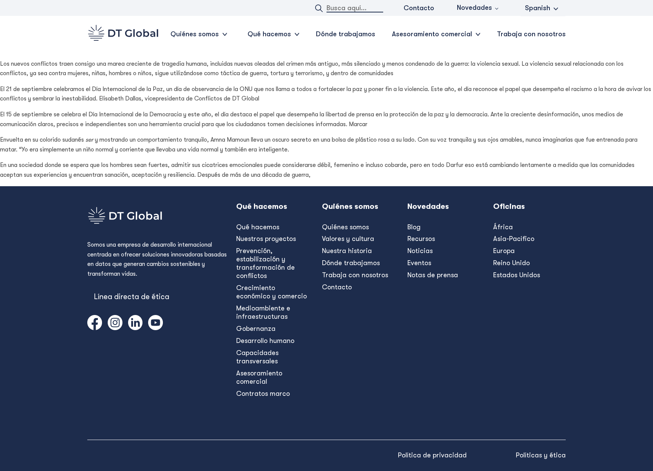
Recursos (421, 238)
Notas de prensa (432, 275)
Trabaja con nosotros (531, 34)
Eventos (419, 263)
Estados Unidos (516, 275)
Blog (414, 227)
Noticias (420, 251)
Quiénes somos (345, 227)
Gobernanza (255, 328)
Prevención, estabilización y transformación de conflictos (265, 263)
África (503, 227)
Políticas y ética (541, 455)
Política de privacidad (432, 455)
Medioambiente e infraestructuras (263, 312)
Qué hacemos (257, 227)
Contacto (419, 8)
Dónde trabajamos (345, 34)
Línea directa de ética (131, 296)
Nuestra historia (347, 251)
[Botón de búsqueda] (319, 8)
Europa (504, 251)
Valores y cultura (348, 238)
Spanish (537, 8)
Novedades (474, 7)
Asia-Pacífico (513, 238)
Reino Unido (511, 263)
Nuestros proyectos (266, 238)
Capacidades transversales (257, 357)
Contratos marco (263, 393)
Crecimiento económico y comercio (271, 292)
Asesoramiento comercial (259, 377)
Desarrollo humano (265, 340)
